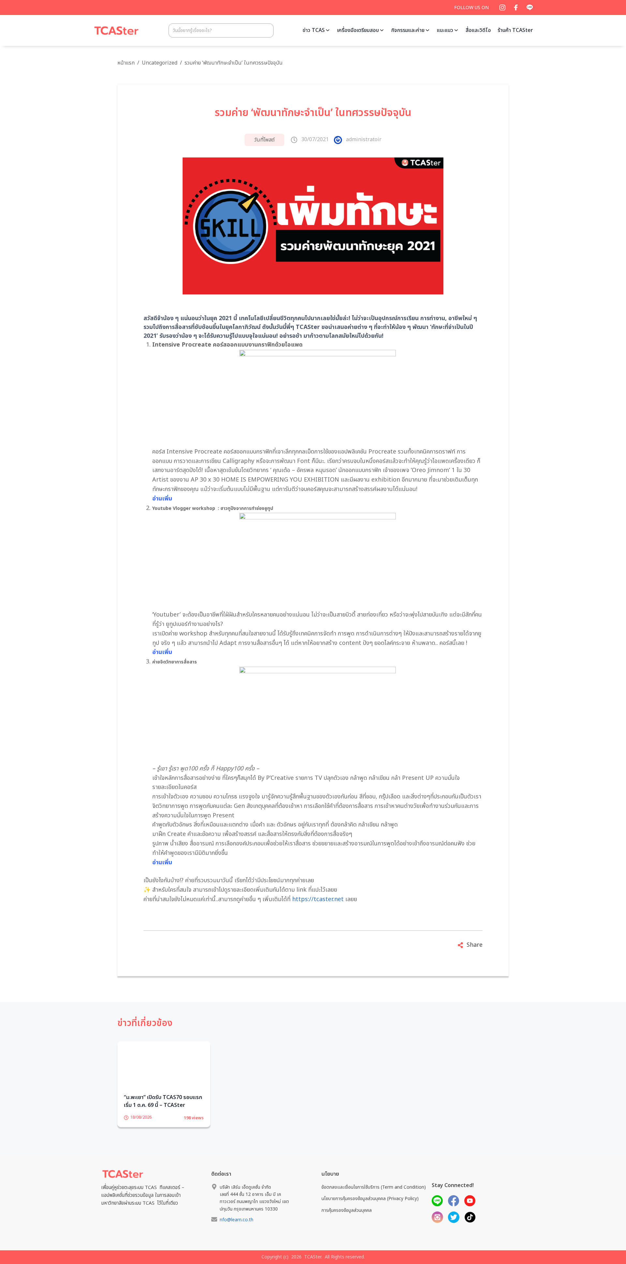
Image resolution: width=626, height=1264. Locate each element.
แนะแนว (445, 30)
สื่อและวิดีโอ (478, 30)
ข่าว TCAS (314, 30)
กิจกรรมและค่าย (408, 30)
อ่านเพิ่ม (162, 498)
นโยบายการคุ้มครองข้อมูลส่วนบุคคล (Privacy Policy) (370, 1208)
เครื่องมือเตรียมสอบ (358, 30)
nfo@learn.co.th (236, 1230)
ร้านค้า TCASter (515, 30)
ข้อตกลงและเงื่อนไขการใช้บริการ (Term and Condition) (373, 1197)
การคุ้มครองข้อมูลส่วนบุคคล (346, 1220)
